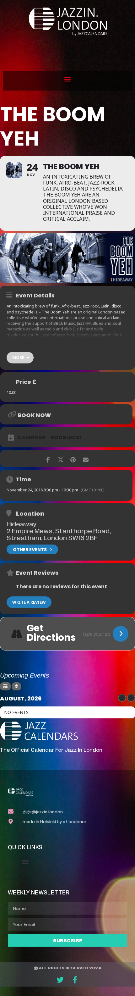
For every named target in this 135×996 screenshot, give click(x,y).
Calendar (32, 437)
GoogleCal (66, 437)
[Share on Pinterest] (73, 458)
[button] (67, 79)
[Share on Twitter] (60, 458)
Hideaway (21, 523)
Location (30, 513)
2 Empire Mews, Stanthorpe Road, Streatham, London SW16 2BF (59, 534)
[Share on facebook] (47, 458)
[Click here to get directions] (120, 634)
